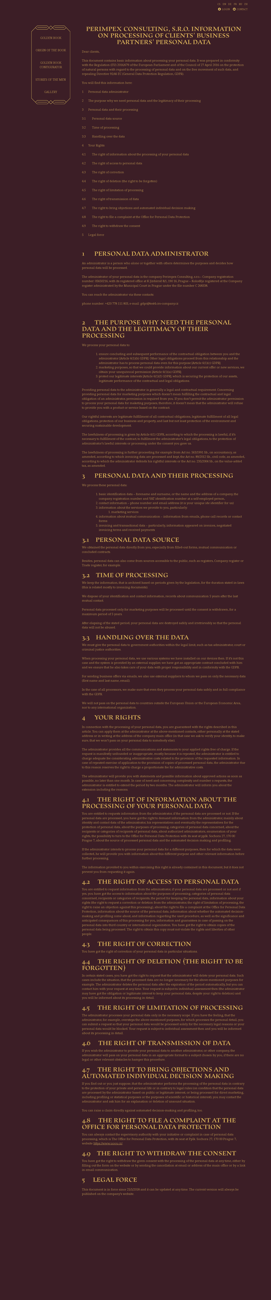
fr (235, 4)
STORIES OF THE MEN (51, 79)
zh (246, 4)
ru (240, 4)
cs (218, 4)
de (230, 4)
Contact (242, 9)
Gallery (50, 92)
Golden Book (50, 38)
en (224, 4)
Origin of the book (51, 50)
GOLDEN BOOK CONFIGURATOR (51, 65)
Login (226, 9)
